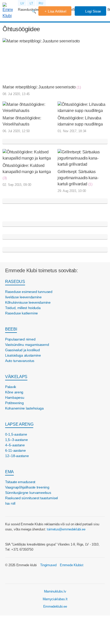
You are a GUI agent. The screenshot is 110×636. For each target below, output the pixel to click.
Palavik (10, 387)
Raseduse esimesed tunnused (28, 292)
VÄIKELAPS (16, 376)
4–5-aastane (15, 445)
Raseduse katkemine (21, 313)
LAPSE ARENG (19, 424)
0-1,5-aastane (16, 434)
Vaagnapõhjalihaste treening (27, 487)
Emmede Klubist (71, 565)
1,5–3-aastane (16, 440)
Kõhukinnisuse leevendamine (28, 302)
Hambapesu (14, 397)
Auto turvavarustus (19, 361)
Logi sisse (92, 11)
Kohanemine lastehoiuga (24, 408)
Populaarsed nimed (20, 339)
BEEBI (11, 329)
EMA (9, 472)
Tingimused (48, 565)
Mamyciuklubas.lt (55, 599)
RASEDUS (15, 281)
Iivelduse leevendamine (23, 297)
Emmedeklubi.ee (55, 606)
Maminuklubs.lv (55, 591)
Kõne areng (14, 392)
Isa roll (10, 503)
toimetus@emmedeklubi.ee (66, 529)
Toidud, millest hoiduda (23, 308)
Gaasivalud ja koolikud (22, 350)
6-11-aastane (15, 450)
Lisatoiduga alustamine (23, 355)
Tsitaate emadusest (20, 482)
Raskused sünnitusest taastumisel (31, 498)
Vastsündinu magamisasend (27, 345)
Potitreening (14, 403)
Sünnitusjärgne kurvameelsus (28, 493)
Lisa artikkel (57, 11)
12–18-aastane (17, 456)
